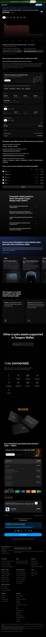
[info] (8, 97)
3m (14, 17)
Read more (5, 68)
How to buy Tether (20, 581)
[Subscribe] (30, 548)
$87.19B (42, 183)
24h (4, 17)
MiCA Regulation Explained (22, 562)
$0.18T (42, 177)
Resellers (18, 600)
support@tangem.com (5, 553)
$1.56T (42, 171)
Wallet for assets (5, 581)
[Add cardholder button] (36, 503)
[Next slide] (40, 491)
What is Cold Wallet (5, 562)
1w (9, 108)
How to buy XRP (20, 579)
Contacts (18, 621)
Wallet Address (4, 599)
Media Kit (18, 613)
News (17, 608)
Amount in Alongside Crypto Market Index (11, 48)
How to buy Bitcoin (20, 571)
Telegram (37, 378)
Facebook (18, 386)
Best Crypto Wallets (5, 564)
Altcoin (3, 597)
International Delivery (21, 599)
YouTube (27, 378)
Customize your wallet (21, 604)
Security (18, 597)
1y (21, 17)
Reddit (18, 378)
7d (7, 17)
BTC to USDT (4, 586)
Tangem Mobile (34, 562)
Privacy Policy (18, 552)
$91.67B (42, 180)
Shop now (33, 1)
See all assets (19, 582)
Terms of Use (34, 571)
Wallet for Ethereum (6, 573)
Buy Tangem (38, 4)
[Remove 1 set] (5, 497)
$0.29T (42, 174)
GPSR (32, 575)
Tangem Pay (34, 560)
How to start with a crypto (7, 560)
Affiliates (18, 602)
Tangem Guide (19, 615)
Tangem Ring (34, 564)
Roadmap (18, 612)
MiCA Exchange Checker (22, 560)
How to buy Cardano (21, 577)
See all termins (4, 600)
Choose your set (10, 454)
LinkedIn (37, 386)
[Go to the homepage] (4, 4)
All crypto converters (6, 590)
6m (18, 17)
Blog (17, 606)
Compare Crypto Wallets (7, 566)
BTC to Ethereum (5, 588)
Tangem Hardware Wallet (37, 566)
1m (11, 17)
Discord (28, 386)
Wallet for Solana (5, 575)
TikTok (9, 393)
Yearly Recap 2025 (20, 617)
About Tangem (19, 595)
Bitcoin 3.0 (3, 595)
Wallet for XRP (4, 577)
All (24, 17)
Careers (18, 619)
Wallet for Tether (5, 579)
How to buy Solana (20, 575)
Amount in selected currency (29, 48)
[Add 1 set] (11, 497)
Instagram (9, 386)
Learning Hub (19, 610)
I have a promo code (38, 515)
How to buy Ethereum (21, 573)
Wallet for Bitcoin (5, 571)
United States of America (26, 518)
